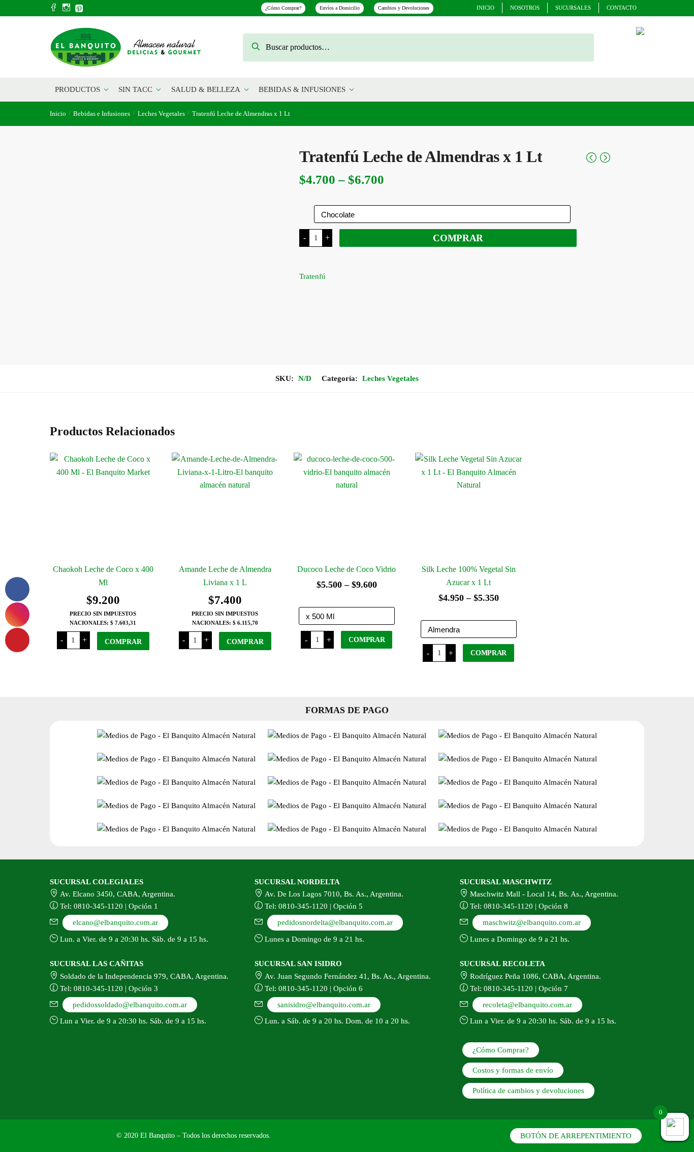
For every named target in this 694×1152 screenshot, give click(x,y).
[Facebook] (53, 8)
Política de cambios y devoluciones (528, 1090)
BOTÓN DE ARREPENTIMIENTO (576, 1136)
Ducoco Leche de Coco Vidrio (346, 569)
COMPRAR (458, 238)
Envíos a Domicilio (340, 8)
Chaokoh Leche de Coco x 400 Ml (103, 576)
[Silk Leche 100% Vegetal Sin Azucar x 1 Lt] (468, 506)
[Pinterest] (79, 7)
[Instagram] (66, 8)
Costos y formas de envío (512, 1070)
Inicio (58, 113)
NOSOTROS (525, 8)
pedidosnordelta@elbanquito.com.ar (335, 922)
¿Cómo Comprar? (283, 8)
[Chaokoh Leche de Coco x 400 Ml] (103, 506)
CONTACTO (622, 8)
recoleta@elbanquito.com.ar (527, 1005)
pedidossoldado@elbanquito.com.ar (130, 1005)
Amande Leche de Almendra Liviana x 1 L (225, 576)
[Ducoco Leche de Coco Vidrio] (347, 506)
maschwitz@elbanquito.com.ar (532, 922)
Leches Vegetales (161, 113)
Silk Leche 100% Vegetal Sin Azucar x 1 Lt (469, 576)
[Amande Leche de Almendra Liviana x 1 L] (225, 506)
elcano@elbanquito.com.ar (115, 922)
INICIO (485, 8)
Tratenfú (312, 276)
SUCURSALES (573, 8)
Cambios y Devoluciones (403, 8)
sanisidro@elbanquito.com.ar (323, 1005)
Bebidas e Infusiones (101, 113)
